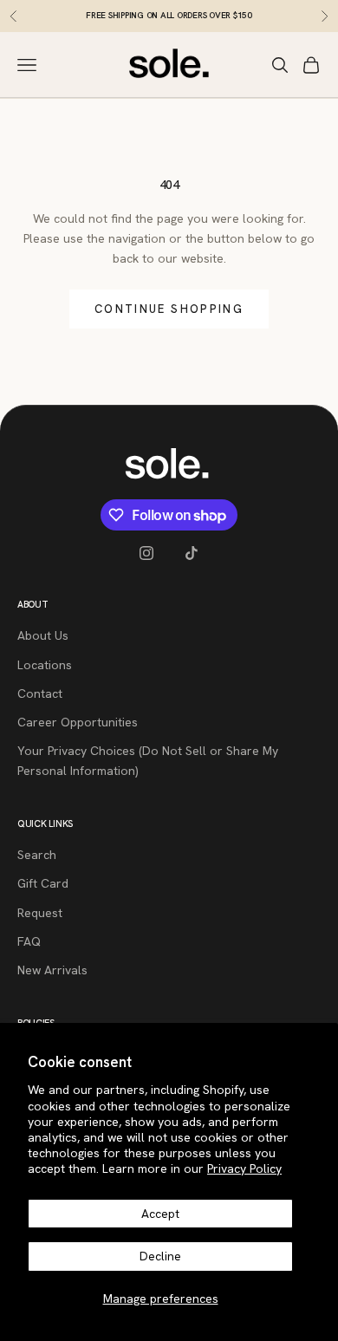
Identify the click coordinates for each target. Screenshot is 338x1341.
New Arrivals (52, 970)
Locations (44, 665)
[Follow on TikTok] (191, 553)
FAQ (29, 941)
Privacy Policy (244, 1168)
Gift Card (42, 883)
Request (39, 913)
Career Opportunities (77, 722)
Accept (160, 1213)
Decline (160, 1256)
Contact (39, 693)
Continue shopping (169, 309)
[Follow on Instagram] (146, 553)
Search (36, 855)
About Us (42, 635)
